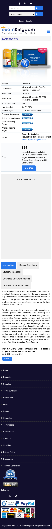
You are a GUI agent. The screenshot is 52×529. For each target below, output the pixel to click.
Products (7, 377)
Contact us (7, 418)
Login (21, 21)
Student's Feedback (12, 272)
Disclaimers (8, 459)
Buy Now (29, 168)
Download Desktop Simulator (16, 278)
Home (5, 370)
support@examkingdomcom (34, 139)
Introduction (8, 265)
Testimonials (8, 425)
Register (29, 21)
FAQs (5, 404)
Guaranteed (8, 398)
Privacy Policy (9, 452)
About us (7, 438)
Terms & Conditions (11, 466)
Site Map (7, 445)
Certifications (9, 432)
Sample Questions (28, 265)
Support (6, 411)
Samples (7, 384)
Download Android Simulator (16, 285)
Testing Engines (10, 391)
